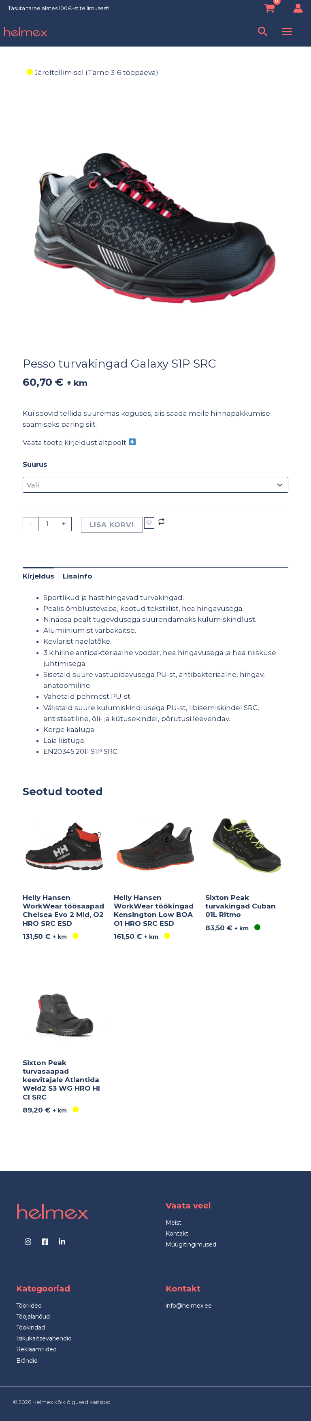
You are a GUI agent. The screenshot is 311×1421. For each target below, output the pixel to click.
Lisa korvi (111, 525)
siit (91, 424)
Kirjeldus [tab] (38, 576)
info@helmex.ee (189, 1305)
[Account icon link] (298, 8)
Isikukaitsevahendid (44, 1338)
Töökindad (30, 1327)
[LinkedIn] (62, 1241)
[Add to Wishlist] (149, 523)
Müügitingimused (191, 1244)
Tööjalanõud (33, 1316)
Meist (173, 1222)
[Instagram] (28, 1241)
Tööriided (29, 1305)
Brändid (27, 1360)
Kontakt (177, 1233)
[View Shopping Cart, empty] (269, 9)
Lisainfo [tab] (77, 576)
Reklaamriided (36, 1349)
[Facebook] (45, 1241)
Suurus (35, 464)
